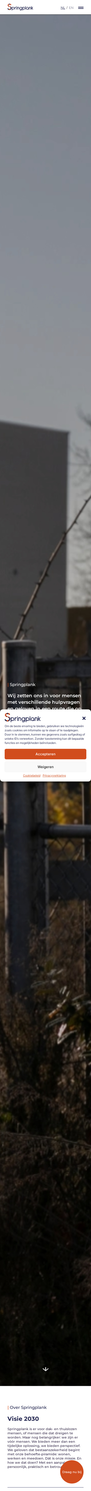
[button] (84, 718)
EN (71, 8)
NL (63, 8)
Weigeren (46, 767)
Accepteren (45, 754)
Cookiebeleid (31, 775)
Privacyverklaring (54, 775)
